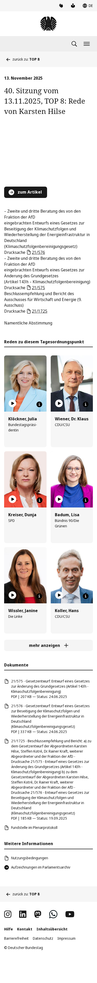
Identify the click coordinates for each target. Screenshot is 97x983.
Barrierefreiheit (16, 938)
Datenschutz (43, 938)
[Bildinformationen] (39, 404)
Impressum (66, 938)
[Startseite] (48, 23)
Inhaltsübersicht (52, 929)
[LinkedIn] (22, 914)
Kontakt (24, 929)
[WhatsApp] (53, 914)
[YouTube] (69, 914)
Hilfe (8, 929)
